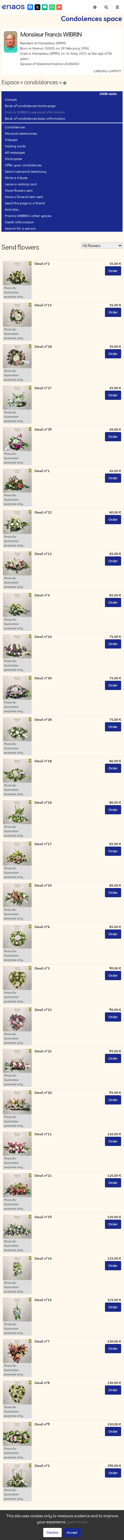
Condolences (15, 127)
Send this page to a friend (25, 203)
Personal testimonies (21, 133)
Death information (19, 222)
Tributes (11, 140)
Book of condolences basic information (35, 118)
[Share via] (59, 7)
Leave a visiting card (21, 184)
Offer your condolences (23, 165)
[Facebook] (30, 7)
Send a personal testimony (25, 171)
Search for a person (20, 228)
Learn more (77, 1521)
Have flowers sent (19, 190)
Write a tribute (16, 178)
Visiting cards (15, 146)
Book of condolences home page (30, 106)
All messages (15, 152)
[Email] (45, 7)
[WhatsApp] (52, 7)
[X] (37, 7)
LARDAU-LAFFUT (107, 71)
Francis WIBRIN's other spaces (28, 216)
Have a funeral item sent (24, 197)
